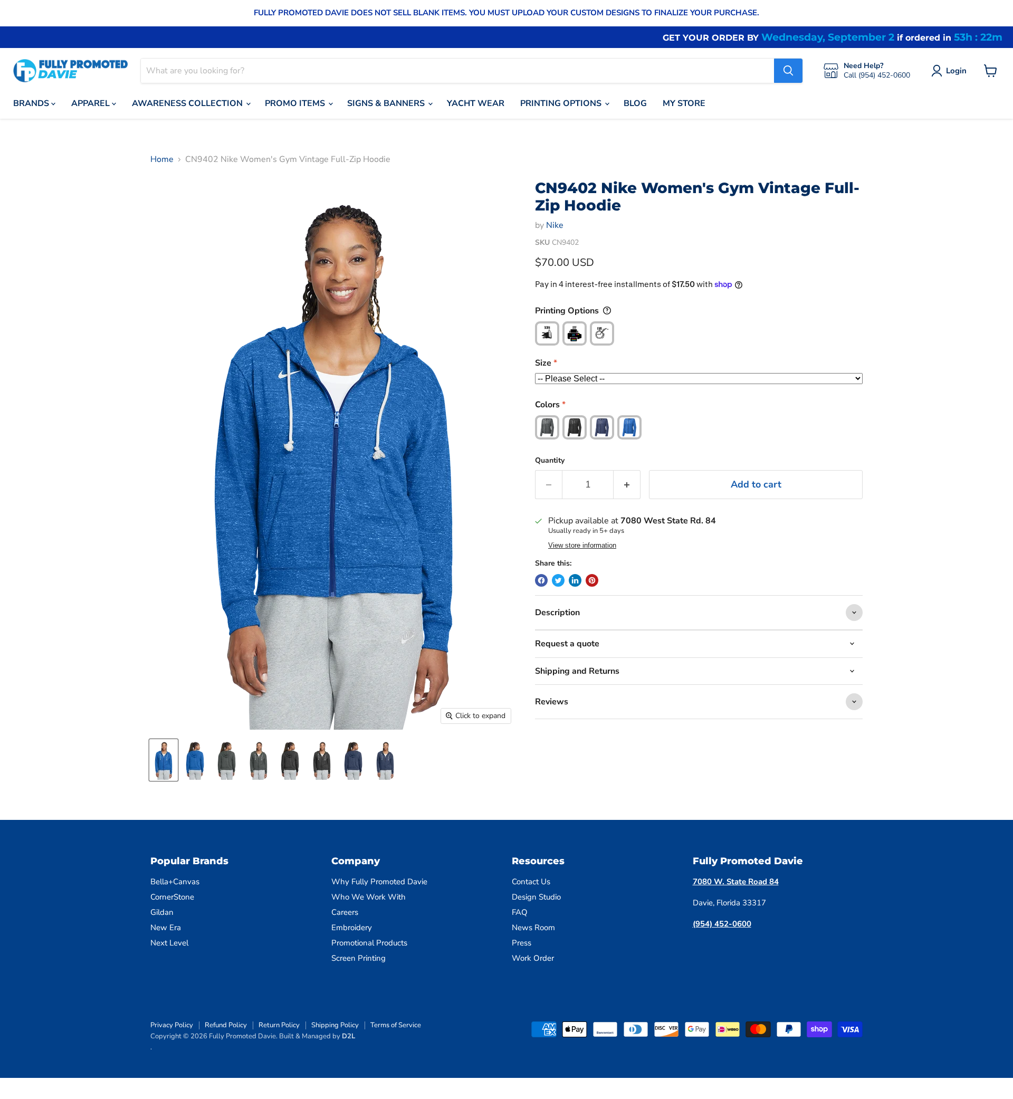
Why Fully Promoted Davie (379, 881)
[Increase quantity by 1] (627, 484)
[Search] (788, 71)
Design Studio (536, 897)
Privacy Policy (171, 1025)
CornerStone (172, 897)
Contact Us (531, 881)
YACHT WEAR (475, 103)
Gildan (162, 912)
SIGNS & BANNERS (387, 103)
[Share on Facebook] (541, 580)
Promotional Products (369, 943)
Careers (344, 912)
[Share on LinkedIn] (575, 580)
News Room (533, 927)
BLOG (635, 103)
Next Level (169, 943)
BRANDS (32, 103)
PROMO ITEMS (296, 103)
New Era (165, 927)
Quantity (550, 460)
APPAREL (91, 103)
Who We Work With (368, 897)
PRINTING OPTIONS (562, 103)
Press (521, 943)
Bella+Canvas (174, 881)
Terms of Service (395, 1025)
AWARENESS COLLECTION (188, 103)
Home (162, 159)
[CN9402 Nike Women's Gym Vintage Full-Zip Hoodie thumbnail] (163, 760)
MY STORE (684, 103)
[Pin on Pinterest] (592, 580)
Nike (554, 225)
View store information (582, 545)
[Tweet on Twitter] (558, 580)
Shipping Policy (335, 1025)
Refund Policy (226, 1025)
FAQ (520, 912)
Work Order (533, 958)
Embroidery (351, 927)
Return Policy (279, 1025)
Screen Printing (358, 958)
